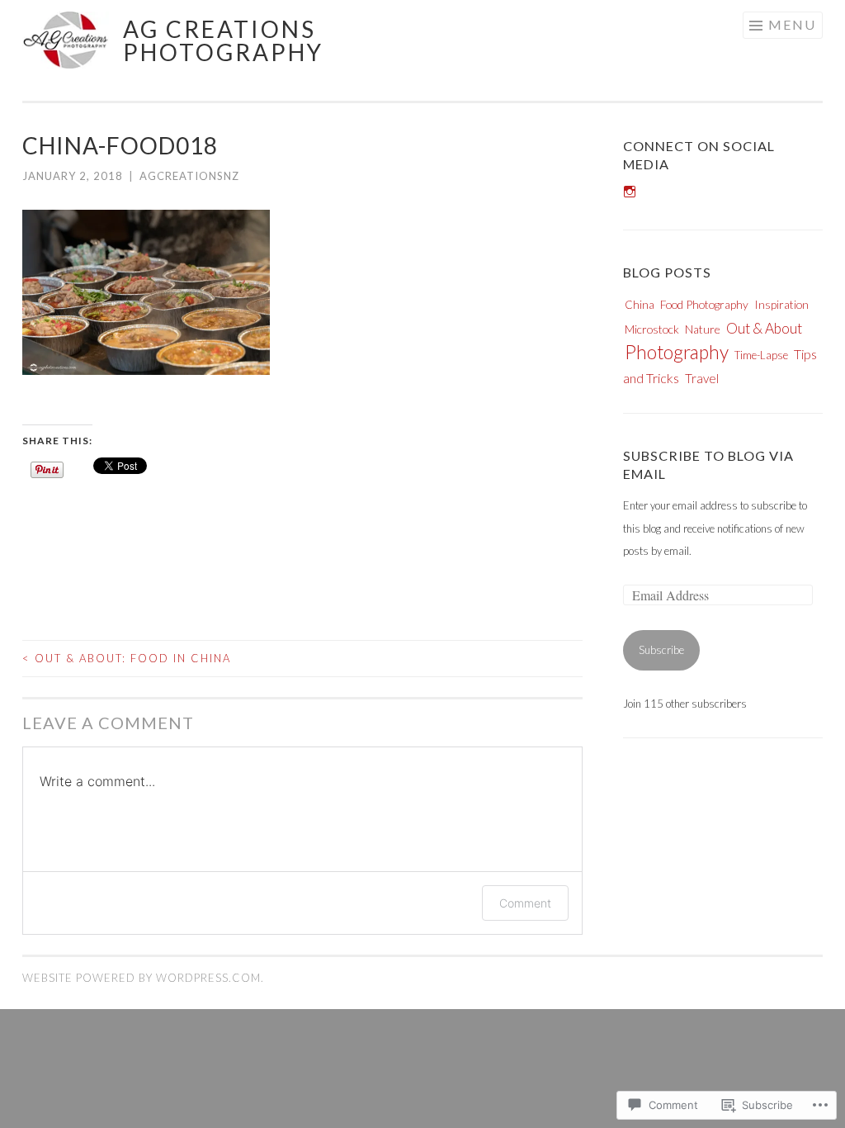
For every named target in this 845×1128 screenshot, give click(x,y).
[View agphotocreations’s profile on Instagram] (629, 191)
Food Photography (704, 304)
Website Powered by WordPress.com (141, 977)
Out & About (764, 328)
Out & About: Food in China (126, 658)
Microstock (652, 329)
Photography (677, 352)
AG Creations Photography (223, 40)
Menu (792, 24)
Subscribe (661, 649)
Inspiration (781, 304)
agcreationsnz (189, 175)
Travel (702, 378)
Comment (525, 903)
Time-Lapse (761, 355)
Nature (702, 329)
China (639, 304)
